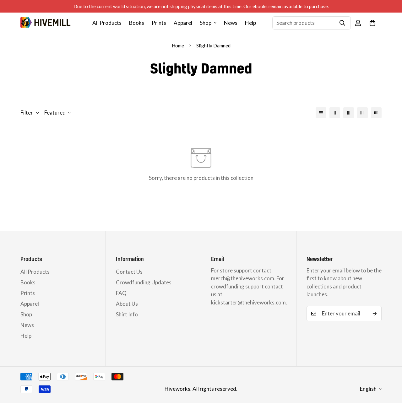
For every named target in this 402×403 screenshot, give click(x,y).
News (230, 22)
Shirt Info (127, 314)
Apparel (183, 22)
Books (136, 22)
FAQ (121, 293)
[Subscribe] (375, 313)
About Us (127, 303)
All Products (107, 22)
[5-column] (376, 112)
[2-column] (334, 112)
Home (178, 45)
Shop (205, 22)
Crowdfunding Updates (143, 282)
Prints (159, 22)
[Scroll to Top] (390, 369)
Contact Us (129, 271)
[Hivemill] (45, 22)
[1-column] (321, 112)
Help (250, 22)
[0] (372, 23)
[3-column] (348, 112)
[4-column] (362, 112)
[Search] (342, 23)
